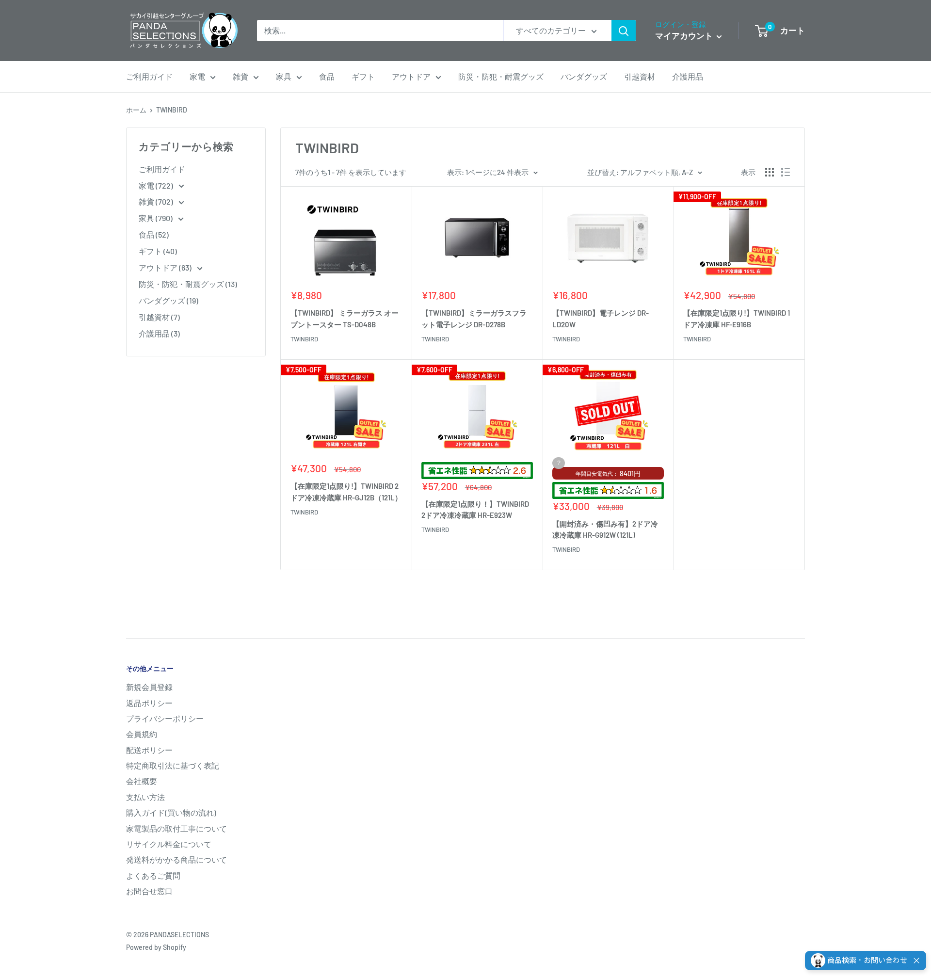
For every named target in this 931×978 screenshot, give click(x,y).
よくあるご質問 (153, 875)
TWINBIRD (171, 110)
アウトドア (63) (166, 267)
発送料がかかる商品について (176, 859)
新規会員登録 (149, 686)
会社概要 (141, 781)
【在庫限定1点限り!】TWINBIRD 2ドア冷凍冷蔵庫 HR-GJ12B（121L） (346, 491)
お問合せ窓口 (149, 891)
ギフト (363, 76)
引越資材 (639, 76)
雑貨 (240, 76)
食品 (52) (154, 234)
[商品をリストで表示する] (785, 172)
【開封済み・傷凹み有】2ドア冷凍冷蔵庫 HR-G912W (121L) (605, 529)
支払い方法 (145, 797)
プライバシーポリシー (165, 718)
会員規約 (141, 733)
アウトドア (411, 76)
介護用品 (687, 76)
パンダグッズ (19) (168, 300)
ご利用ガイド (149, 76)
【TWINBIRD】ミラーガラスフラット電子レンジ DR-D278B (474, 318)
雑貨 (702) (157, 201)
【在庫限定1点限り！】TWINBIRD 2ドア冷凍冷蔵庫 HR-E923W (475, 509)
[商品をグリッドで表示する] (769, 172)
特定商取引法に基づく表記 (172, 765)
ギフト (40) (158, 251)
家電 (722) (157, 185)
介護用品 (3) (159, 333)
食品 (327, 76)
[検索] (623, 30)
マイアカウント (684, 35)
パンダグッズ (584, 76)
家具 (283, 76)
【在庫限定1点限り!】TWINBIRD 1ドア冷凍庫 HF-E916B (736, 318)
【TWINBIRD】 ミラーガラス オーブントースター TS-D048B (344, 318)
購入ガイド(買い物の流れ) (171, 812)
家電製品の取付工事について (176, 828)
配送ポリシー (149, 749)
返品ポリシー (149, 702)
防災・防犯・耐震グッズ (501, 76)
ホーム (136, 110)
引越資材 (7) (159, 316)
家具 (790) (156, 218)
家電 (197, 76)
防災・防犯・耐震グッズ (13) (188, 284)
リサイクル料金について (168, 844)
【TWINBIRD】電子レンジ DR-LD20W (600, 318)
